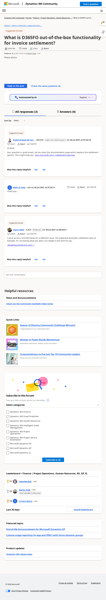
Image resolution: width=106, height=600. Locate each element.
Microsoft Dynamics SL (20, 453)
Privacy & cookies (66, 583)
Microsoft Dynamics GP (20, 448)
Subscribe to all (53, 460)
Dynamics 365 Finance (20, 412)
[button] (91, 4)
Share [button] (35, 48)
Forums (29, 18)
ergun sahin (18, 229)
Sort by (7, 120)
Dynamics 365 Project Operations (20, 432)
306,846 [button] (39, 140)
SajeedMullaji (25, 481)
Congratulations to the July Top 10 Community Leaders (50, 354)
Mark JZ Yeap (31, 53)
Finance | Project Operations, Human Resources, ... (52, 18)
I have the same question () (46, 86)
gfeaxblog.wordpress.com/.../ (21, 245)
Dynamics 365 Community (42, 3)
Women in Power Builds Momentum (40, 340)
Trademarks (95, 583)
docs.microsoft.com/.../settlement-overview (55, 155)
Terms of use (82, 583)
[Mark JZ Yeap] (9, 187)
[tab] (25, 113)
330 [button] (34, 490)
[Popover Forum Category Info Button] (48, 400)
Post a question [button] (90, 4)
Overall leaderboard (83, 509)
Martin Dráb (24, 490)
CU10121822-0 (25, 501)
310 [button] (36, 501)
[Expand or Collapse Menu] (4, 10)
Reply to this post (15, 86)
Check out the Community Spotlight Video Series (29, 303)
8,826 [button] (28, 229)
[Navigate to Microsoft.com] (11, 3)
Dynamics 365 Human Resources (25, 421)
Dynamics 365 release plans (19, 554)
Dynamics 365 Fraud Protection (24, 416)
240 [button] (39, 53)
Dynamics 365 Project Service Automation (23, 439)
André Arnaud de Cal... (23, 140)
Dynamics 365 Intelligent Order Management (24, 426)
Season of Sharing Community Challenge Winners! (47, 325)
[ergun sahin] (9, 230)
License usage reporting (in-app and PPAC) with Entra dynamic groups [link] (44, 535)
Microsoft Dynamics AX (20, 444)
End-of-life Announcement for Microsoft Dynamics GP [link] (35, 529)
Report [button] (46, 48)
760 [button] (35, 482)
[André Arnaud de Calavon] (9, 140)
